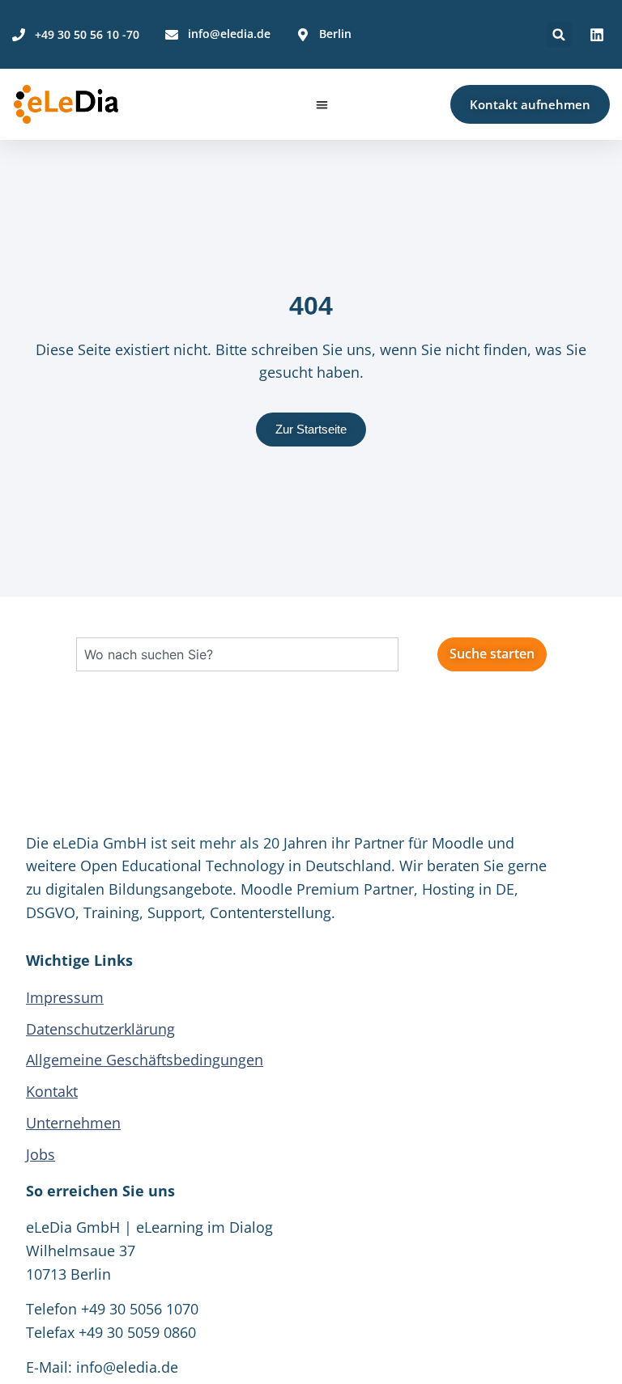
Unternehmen (73, 1122)
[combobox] (237, 654)
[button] (559, 34)
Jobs (40, 1154)
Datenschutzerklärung (100, 1029)
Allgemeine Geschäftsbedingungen (144, 1059)
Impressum (65, 997)
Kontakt (52, 1091)
